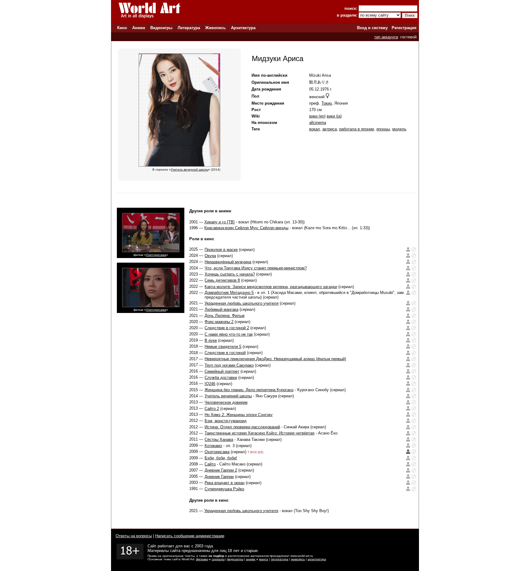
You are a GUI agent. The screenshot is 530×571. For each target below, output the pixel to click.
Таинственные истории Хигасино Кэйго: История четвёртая (259, 433)
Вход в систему (372, 27)
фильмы (202, 559)
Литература (189, 27)
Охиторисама (156, 255)
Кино (122, 27)
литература (279, 559)
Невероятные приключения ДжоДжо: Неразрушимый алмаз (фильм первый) (275, 359)
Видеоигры (161, 27)
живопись (298, 559)
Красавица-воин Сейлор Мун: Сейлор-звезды (246, 228)
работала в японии (356, 129)
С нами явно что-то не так (229, 334)
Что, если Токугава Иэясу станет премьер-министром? (256, 268)
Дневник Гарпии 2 (221, 470)
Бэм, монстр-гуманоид (226, 421)
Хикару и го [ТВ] (219, 222)
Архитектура (243, 27)
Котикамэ (213, 445)
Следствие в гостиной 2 (227, 328)
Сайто (210, 464)
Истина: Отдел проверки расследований (242, 427)
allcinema (317, 122)
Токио (326, 103)
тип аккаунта (386, 37)
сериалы (218, 559)
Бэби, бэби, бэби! (221, 458)
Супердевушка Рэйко (224, 489)
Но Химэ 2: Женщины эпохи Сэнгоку (239, 414)
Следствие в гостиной (225, 352)
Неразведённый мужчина (228, 262)
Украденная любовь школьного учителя (241, 303)
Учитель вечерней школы (228, 396)
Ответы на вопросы (134, 536)
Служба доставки (221, 377)
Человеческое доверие (226, 402)
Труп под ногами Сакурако (229, 365)
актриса (329, 129)
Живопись (215, 27)
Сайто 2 (212, 408)
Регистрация (404, 27)
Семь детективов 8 (222, 280)
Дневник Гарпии (219, 476)
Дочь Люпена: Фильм (224, 315)
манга (263, 559)
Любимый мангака (221, 309)
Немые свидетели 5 (223, 346)
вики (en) (317, 116)
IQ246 (210, 383)
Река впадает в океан (224, 482)
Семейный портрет (222, 371)
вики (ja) (334, 116)
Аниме (138, 27)
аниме (250, 559)
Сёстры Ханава (219, 439)
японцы (383, 129)
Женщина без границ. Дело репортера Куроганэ (249, 390)
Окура (210, 255)
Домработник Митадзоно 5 (229, 292)
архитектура (317, 559)
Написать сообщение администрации (189, 536)
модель (399, 129)
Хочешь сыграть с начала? (230, 274)
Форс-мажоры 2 (219, 321)
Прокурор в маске (221, 249)
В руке (211, 340)
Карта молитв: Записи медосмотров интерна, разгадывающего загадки (271, 286)
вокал (314, 129)
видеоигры (235, 559)
